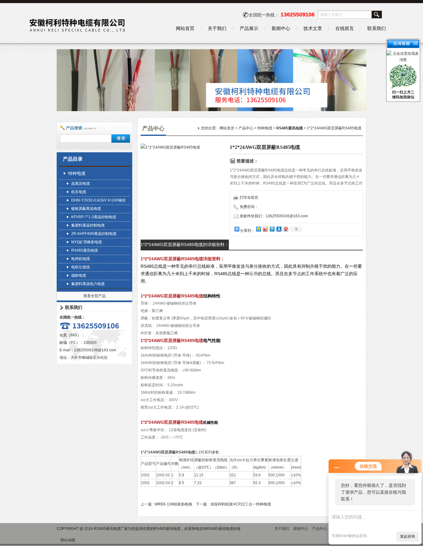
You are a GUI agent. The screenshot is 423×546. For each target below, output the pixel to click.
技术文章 (312, 28)
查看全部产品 (94, 296)
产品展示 (249, 28)
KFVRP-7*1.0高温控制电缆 (93, 217)
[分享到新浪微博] (265, 229)
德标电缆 (78, 275)
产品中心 (245, 128)
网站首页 (185, 28)
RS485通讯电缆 (84, 250)
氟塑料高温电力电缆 (88, 284)
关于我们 (217, 28)
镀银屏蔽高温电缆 (86, 208)
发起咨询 (407, 536)
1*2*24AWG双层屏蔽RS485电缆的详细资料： (185, 244)
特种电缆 (76, 173)
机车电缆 (78, 192)
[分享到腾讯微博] (271, 229)
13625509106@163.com (95, 350)
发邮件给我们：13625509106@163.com (274, 216)
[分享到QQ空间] (258, 229)
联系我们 (376, 28)
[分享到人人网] (278, 229)
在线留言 (344, 28)
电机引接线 (80, 267)
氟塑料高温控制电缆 (88, 225)
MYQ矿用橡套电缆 (86, 242)
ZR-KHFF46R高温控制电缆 (93, 234)
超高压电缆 (80, 183)
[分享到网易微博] (285, 229)
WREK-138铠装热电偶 (173, 504)
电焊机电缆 (80, 259)
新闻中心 (281, 28)
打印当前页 (249, 197)
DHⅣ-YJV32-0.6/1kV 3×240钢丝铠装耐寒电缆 (98, 201)
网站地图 (67, 540)
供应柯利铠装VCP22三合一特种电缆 (241, 504)
